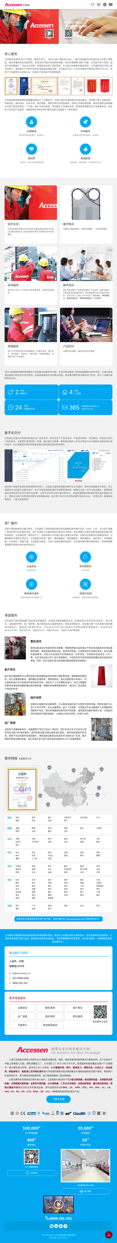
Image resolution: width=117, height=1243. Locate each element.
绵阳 (33, 828)
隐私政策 (62, 1235)
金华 (33, 883)
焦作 (82, 856)
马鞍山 (99, 883)
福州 (66, 892)
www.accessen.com (75, 919)
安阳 (82, 853)
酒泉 (17, 821)
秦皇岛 (18, 869)
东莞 (33, 909)
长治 (33, 872)
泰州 (49, 892)
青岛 (82, 895)
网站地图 (71, 1235)
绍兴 (49, 880)
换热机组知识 (72, 298)
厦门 (82, 892)
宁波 (98, 880)
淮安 (98, 889)
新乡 (17, 856)
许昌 (33, 856)
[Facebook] (65, 1226)
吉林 (33, 839)
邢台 (49, 866)
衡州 (17, 883)
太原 (98, 869)
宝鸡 (33, 818)
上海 (82, 886)
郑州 (49, 853)
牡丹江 (18, 842)
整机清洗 (50, 1008)
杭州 (17, 880)
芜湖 (66, 883)
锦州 (98, 842)
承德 (33, 869)
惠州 (17, 909)
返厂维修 (22, 1016)
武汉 (33, 853)
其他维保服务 (50, 1025)
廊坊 (82, 866)
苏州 (17, 889)
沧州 (98, 866)
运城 (49, 872)
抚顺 (82, 842)
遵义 (82, 828)
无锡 (33, 889)
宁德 (98, 892)
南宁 (17, 906)
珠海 (49, 906)
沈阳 (49, 842)
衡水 (66, 866)
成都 (17, 828)
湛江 (98, 906)
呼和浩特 (67, 869)
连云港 (18, 892)
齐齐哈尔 (35, 842)
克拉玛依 (83, 818)
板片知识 (96, 296)
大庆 (98, 839)
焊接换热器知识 (86, 298)
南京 (66, 889)
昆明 (17, 831)
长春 (17, 839)
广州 (33, 906)
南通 (33, 892)
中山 (82, 906)
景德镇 (50, 898)
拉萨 (66, 831)
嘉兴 (82, 880)
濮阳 (17, 859)
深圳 (66, 906)
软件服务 (78, 1016)
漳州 (33, 895)
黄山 (49, 886)
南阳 (98, 853)
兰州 (98, 818)
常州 (49, 889)
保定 (33, 866)
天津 (98, 872)
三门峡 (34, 859)
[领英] (56, 1226)
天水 (33, 821)
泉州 (17, 895)
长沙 (17, 853)
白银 (49, 821)
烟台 (98, 895)
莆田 (49, 895)
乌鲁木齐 (67, 818)
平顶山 (50, 856)
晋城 (17, 872)
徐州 (66, 886)
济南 (66, 895)
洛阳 (66, 856)
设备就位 (22, 1008)
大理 (33, 831)
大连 (66, 842)
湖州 (66, 880)
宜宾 (49, 828)
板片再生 (78, 1008)
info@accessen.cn (90, 406)
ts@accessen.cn (21, 973)
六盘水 (99, 828)
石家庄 (18, 866)
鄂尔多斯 (83, 869)
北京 (82, 872)
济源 (49, 859)
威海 (17, 898)
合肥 (49, 883)
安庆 (17, 886)
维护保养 (50, 1016)
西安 (17, 818)
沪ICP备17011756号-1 (58, 1238)
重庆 (49, 831)
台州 (33, 880)
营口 (17, 845)
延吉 (66, 839)
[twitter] (60, 1226)
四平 (49, 839)
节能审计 (22, 1025)
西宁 (66, 821)
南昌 (33, 898)
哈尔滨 (83, 839)
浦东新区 (100, 886)
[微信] (51, 1226)
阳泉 (66, 872)
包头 (49, 869)
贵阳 (66, 828)
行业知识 (97, 298)
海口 (49, 909)
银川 (49, 818)
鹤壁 (98, 856)
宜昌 (66, 853)
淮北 (33, 886)
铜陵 (82, 883)
